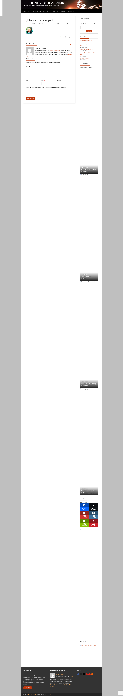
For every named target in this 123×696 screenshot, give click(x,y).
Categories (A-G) (37, 11)
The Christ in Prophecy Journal (45, 3)
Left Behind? (71, 11)
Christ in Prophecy (54, 684)
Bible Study (55, 11)
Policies (49, 694)
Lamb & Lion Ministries (54, 50)
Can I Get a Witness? (84, 58)
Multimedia (63, 11)
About (29, 11)
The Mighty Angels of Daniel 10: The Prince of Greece (88, 492)
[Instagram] (84, 674)
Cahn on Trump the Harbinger (86, 277)
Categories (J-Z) (47, 11)
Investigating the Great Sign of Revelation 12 (89, 385)
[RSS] (92, 674)
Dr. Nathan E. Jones (42, 23)
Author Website (61, 44)
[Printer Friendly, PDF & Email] (66, 37)
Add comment (51, 23)
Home (25, 11)
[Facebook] (78, 674)
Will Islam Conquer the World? (86, 49)
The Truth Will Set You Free (43, 56)
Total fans (84, 502)
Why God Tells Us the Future (86, 40)
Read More (28, 687)
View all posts (69, 44)
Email (43, 80)
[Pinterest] (87, 674)
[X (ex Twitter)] (81, 674)
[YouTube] (89, 674)
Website (59, 80)
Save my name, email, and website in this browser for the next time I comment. (46, 87)
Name (27, 80)
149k (81, 502)
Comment (28, 66)
